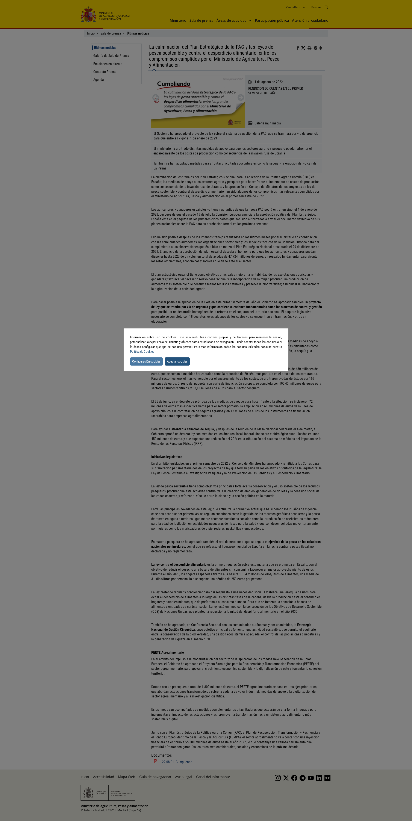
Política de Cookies (142, 352)
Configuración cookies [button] (146, 361)
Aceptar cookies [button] (177, 361)
